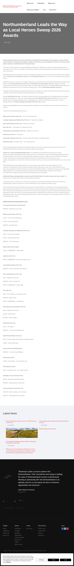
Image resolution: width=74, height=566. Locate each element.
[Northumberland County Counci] (8, 508)
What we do (51, 3)
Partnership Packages (18, 529)
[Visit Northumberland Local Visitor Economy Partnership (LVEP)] (14, 6)
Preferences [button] (8, 562)
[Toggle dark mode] (68, 6)
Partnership (41, 3)
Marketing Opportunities (18, 534)
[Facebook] (62, 529)
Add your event (18, 544)
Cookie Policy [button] (7, 560)
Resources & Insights (33, 9)
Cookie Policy (41, 530)
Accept (65, 559)
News (44, 9)
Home (4, 528)
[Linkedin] (67, 529)
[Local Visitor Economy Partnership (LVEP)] (20, 508)
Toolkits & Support (19, 537)
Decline (53, 559)
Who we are (30, 3)
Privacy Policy (41, 528)
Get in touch (52, 9)
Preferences (41, 559)
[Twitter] (65, 529)
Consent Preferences (41, 534)
